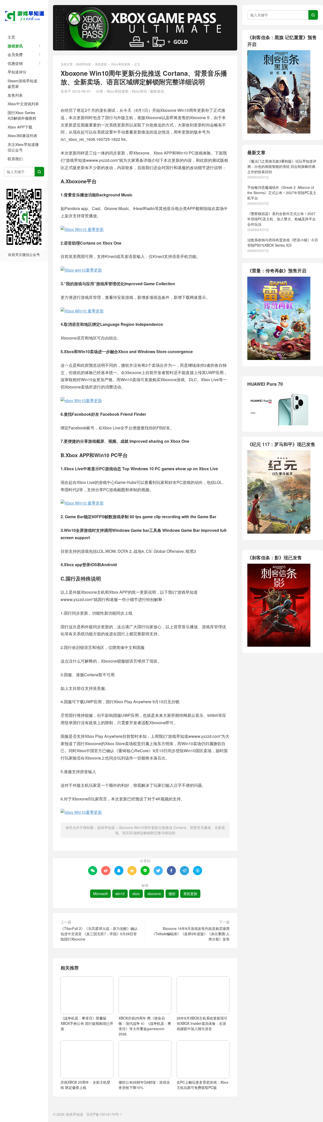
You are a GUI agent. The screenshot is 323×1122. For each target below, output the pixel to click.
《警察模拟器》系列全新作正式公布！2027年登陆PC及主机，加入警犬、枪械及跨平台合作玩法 (281, 219)
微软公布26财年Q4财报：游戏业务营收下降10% (144, 1085)
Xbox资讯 (139, 91)
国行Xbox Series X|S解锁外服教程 (22, 115)
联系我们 (15, 158)
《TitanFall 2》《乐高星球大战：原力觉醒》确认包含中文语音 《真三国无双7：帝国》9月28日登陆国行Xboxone (99, 934)
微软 (172, 893)
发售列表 (15, 95)
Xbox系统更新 (120, 64)
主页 (11, 37)
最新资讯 (157, 91)
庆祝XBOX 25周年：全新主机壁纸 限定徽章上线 (85, 1085)
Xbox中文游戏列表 (23, 103)
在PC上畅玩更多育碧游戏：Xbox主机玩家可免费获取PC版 (202, 1085)
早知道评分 (17, 71)
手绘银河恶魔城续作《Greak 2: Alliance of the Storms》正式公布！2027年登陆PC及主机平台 (281, 192)
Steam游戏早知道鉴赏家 (22, 83)
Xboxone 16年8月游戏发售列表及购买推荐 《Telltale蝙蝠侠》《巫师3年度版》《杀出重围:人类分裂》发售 (191, 934)
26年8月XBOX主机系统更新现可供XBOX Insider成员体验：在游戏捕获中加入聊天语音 (202, 1023)
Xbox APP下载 (20, 126)
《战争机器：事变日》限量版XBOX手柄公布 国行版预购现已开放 (87, 1023)
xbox (136, 893)
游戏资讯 (15, 46)
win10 (120, 893)
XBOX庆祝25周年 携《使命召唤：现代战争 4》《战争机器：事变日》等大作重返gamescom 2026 (145, 1025)
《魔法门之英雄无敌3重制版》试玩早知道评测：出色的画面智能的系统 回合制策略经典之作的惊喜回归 (281, 166)
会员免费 (15, 54)
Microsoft (100, 893)
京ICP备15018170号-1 (104, 1114)
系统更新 (101, 64)
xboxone (154, 893)
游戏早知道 (24, 15)
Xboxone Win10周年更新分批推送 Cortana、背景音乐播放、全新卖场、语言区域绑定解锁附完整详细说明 (170, 830)
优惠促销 (15, 63)
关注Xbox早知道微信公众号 (23, 147)
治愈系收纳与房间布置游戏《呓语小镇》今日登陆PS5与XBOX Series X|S (282, 242)
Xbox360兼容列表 (22, 135)
